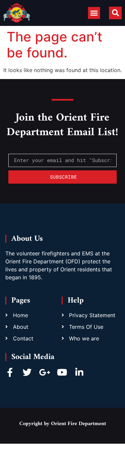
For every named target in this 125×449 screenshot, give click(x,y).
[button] (94, 13)
